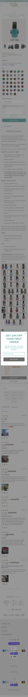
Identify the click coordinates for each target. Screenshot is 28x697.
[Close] (25, 333)
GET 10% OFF (14, 359)
